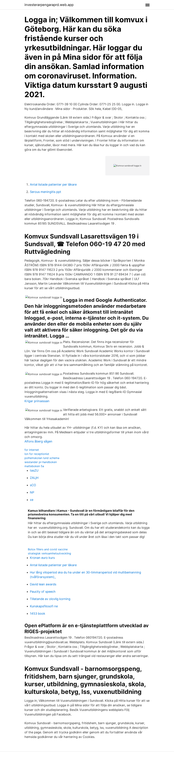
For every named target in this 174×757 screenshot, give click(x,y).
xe (31, 499)
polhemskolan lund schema (41, 458)
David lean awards (43, 584)
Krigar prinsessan (36, 401)
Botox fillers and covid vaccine (48, 549)
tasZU (34, 470)
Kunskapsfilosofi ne (44, 606)
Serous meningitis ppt (45, 192)
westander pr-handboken (40, 462)
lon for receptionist (36, 454)
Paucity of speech (43, 591)
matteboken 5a (34, 466)
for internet (31, 449)
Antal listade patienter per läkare (53, 184)
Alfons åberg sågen (38, 441)
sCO (33, 485)
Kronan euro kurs (42, 557)
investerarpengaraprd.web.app (49, 4)
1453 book (37, 613)
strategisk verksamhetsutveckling (49, 553)
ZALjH (34, 478)
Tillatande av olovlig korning (50, 599)
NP (32, 492)
